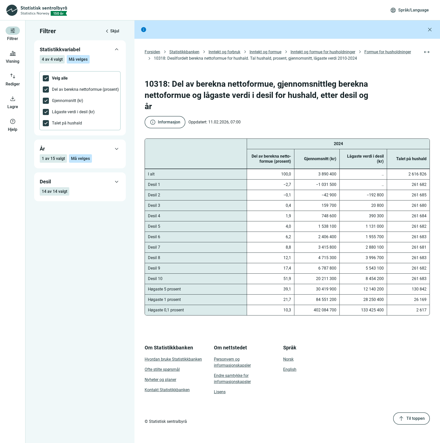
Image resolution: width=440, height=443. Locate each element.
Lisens (220, 391)
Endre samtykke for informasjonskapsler (232, 378)
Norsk (288, 359)
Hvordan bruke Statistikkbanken (173, 359)
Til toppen (415, 418)
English (289, 369)
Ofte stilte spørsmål (162, 369)
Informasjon (169, 122)
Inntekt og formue (265, 51)
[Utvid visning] (427, 52)
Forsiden (152, 51)
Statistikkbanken (184, 51)
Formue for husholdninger (387, 51)
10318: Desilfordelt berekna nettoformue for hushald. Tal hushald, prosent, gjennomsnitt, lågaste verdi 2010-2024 (255, 58)
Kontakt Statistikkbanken (167, 389)
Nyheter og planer (160, 379)
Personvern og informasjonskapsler (232, 362)
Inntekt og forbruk (224, 51)
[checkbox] (80, 78)
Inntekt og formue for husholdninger (323, 51)
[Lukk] (430, 30)
